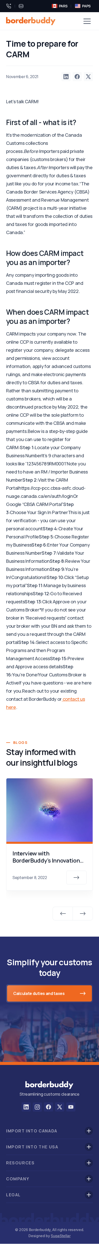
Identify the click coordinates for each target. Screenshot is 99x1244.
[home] (31, 21)
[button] (87, 21)
